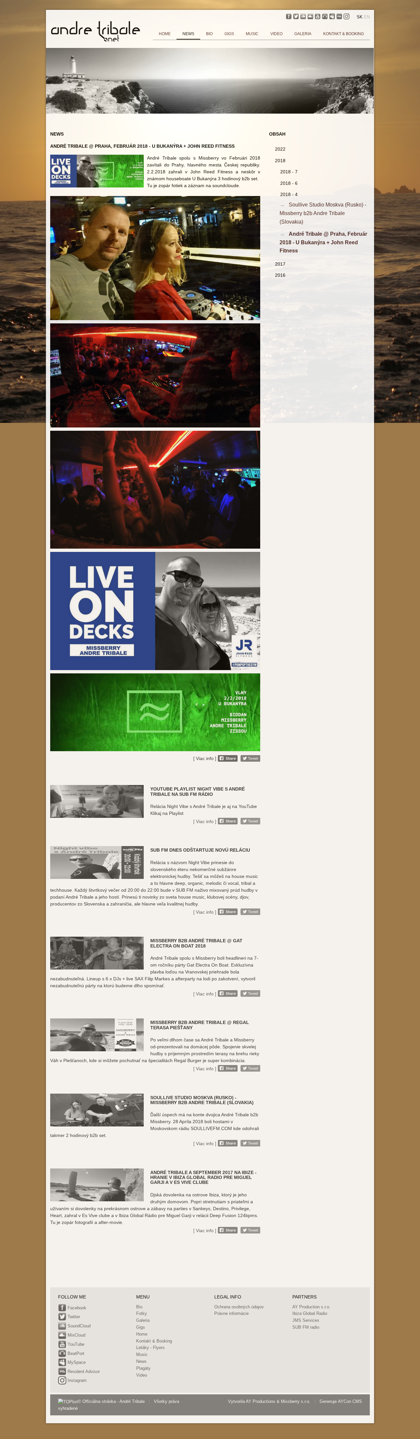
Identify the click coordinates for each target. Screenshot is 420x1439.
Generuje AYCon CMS (341, 1401)
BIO (209, 34)
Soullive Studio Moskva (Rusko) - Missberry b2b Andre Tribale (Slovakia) (323, 213)
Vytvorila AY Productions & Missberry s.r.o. (269, 1401)
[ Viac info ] (204, 758)
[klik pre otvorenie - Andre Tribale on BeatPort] (324, 16)
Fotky (141, 1313)
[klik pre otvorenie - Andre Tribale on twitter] (296, 16)
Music (142, 1354)
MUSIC (252, 34)
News (141, 1361)
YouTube (75, 1344)
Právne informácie (231, 1313)
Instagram (76, 1380)
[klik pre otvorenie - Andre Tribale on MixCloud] (310, 16)
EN (367, 16)
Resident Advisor (83, 1371)
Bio (139, 1306)
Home (141, 1334)
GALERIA (302, 34)
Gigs (140, 1327)
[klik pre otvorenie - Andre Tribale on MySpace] (332, 16)
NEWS (188, 34)
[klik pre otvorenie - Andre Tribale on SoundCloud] (303, 16)
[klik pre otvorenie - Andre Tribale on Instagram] (346, 16)
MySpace (76, 1362)
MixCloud (75, 1335)
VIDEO (276, 34)
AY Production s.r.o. (311, 1306)
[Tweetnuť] (250, 758)
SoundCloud (78, 1325)
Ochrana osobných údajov (239, 1306)
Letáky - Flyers (150, 1347)
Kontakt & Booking (154, 1341)
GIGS (229, 34)
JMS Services (305, 1320)
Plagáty (143, 1368)
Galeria (143, 1320)
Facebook (76, 1307)
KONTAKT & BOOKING (343, 34)
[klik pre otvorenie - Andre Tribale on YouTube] (317, 16)
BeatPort (75, 1353)
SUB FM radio (305, 1327)
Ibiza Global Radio (309, 1313)
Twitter (73, 1317)
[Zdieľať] (228, 758)
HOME (165, 34)
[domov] (95, 30)
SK (360, 16)
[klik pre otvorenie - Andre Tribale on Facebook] (288, 16)
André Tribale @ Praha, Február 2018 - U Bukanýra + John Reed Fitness (323, 242)
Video (141, 1375)
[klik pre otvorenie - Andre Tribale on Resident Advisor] (339, 16)
